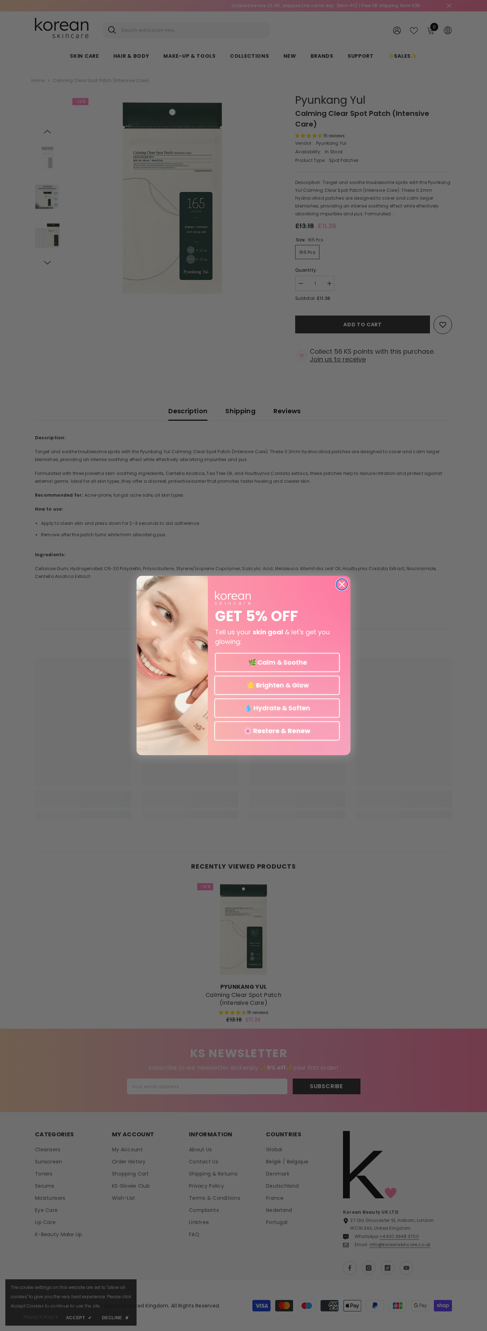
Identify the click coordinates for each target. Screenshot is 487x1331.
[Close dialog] (342, 584)
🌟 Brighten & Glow (277, 685)
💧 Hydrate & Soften (277, 707)
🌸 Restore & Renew (277, 730)
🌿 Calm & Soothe (277, 662)
